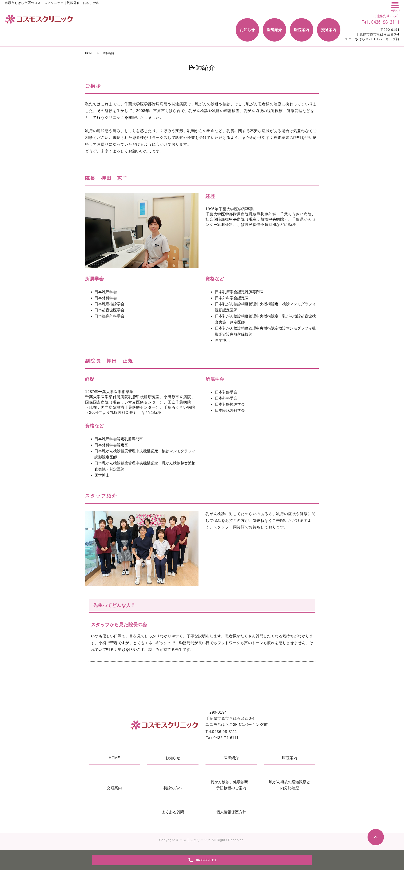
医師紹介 (274, 30)
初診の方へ (172, 788)
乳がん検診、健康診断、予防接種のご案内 (231, 785)
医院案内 (301, 30)
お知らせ (247, 30)
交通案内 (328, 30)
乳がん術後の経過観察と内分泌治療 (289, 785)
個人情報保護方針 (231, 812)
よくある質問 (173, 812)
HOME (89, 53)
